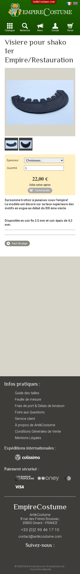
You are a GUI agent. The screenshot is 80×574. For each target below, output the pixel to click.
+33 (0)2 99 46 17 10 (40, 529)
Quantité (12, 168)
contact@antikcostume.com (40, 536)
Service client (25, 419)
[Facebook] (40, 555)
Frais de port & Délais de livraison (39, 406)
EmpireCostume (55, 566)
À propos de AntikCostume (35, 425)
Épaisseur (13, 160)
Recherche (25, 30)
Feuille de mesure (28, 399)
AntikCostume (36, 566)
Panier (70, 30)
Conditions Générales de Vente (38, 431)
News (40, 30)
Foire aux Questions (30, 412)
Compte (55, 30)
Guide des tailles (27, 393)
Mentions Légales (28, 438)
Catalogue (10, 30)
